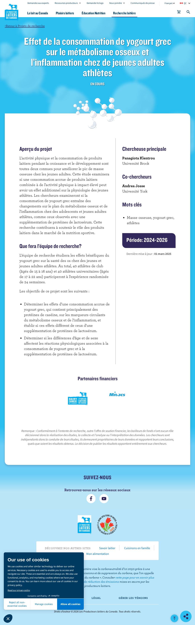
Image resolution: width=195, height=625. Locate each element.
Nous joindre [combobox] (115, 3)
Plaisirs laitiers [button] (65, 13)
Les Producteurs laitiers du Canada (11, 11)
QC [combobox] (185, 3)
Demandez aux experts (38, 3)
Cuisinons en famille (137, 548)
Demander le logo (95, 3)
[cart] (179, 12)
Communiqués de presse (143, 3)
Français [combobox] (169, 3)
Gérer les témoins (133, 597)
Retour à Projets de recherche (25, 25)
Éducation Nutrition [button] (93, 13)
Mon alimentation (97, 554)
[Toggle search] (188, 12)
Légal (96, 597)
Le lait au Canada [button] (37, 13)
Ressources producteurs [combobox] (66, 3)
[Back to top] (174, 618)
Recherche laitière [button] (124, 13)
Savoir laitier (107, 548)
